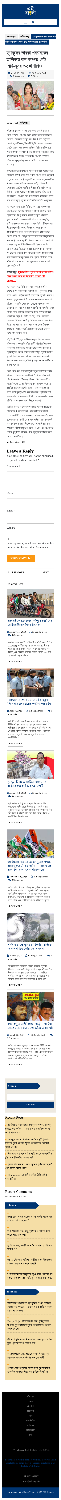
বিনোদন (30, 1411)
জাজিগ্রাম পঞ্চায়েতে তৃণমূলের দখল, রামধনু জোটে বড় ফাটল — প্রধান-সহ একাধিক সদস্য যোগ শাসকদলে (29, 865)
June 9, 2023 (15, 956)
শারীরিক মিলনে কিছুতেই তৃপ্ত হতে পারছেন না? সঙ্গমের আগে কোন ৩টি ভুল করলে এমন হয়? (30, 1276)
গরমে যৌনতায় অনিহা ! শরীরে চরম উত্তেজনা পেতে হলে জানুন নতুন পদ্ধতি (29, 1262)
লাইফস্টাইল (30, 1430)
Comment (13, 466)
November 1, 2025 (18, 877)
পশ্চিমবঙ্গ (24, 36)
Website (11, 527)
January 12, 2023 (17, 793)
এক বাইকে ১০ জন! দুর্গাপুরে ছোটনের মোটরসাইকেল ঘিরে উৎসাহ (30, 622)
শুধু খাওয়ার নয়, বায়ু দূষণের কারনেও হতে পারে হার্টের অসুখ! (28, 1233)
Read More (16, 662)
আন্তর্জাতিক (30, 1420)
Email (11, 510)
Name (11, 493)
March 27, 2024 (18, 73)
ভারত (30, 1401)
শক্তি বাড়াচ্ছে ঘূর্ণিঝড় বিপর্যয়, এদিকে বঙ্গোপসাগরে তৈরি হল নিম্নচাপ (30, 946)
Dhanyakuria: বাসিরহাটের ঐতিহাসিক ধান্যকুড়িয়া (26, 1177)
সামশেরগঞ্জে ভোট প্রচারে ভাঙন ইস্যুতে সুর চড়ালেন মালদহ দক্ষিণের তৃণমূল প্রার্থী (28, 1356)
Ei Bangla (11, 36)
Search (12, 1086)
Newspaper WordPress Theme (22, 1492)
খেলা (31, 1416)
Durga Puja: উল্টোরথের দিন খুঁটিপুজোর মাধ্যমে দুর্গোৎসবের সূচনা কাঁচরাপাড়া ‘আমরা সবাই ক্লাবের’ (27, 1143)
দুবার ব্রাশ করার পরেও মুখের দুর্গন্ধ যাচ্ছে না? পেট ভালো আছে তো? (29, 1166)
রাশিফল (30, 1425)
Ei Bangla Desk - (40, 73)
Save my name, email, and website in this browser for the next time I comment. (30, 545)
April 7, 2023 (15, 711)
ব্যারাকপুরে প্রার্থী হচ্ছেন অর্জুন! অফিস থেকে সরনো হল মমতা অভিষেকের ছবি (30, 1026)
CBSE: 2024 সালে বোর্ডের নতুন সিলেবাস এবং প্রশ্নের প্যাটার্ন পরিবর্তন (29, 701)
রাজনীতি (30, 1406)
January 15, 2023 (17, 632)
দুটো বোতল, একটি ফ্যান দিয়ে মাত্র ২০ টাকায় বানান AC (29, 1247)
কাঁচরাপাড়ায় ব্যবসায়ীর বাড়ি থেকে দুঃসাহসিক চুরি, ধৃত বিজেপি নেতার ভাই (29, 1156)
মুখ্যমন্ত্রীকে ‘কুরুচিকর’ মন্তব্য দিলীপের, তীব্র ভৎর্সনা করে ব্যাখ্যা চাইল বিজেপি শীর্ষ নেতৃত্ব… (30, 276)
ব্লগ (30, 1435)
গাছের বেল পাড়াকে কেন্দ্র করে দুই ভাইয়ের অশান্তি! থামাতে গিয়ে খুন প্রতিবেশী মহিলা (28, 1370)
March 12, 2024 (16, 1035)
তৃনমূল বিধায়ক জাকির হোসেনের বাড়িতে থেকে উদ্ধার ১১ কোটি (27, 784)
